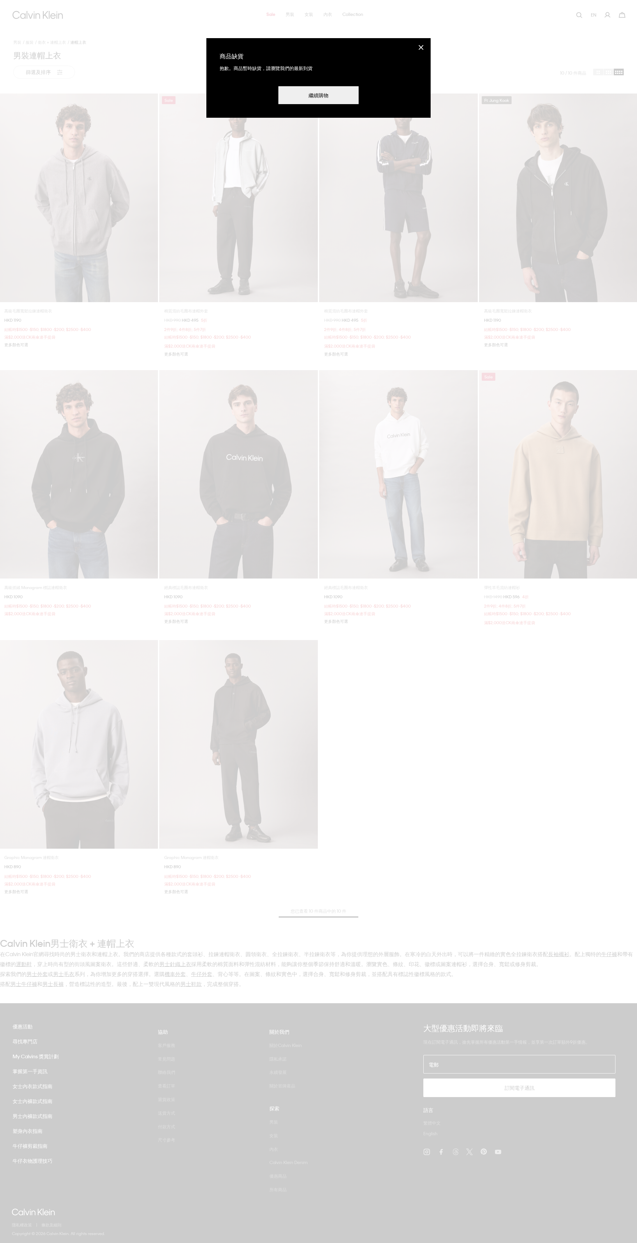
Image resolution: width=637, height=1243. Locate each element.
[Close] (421, 47)
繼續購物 (318, 95)
